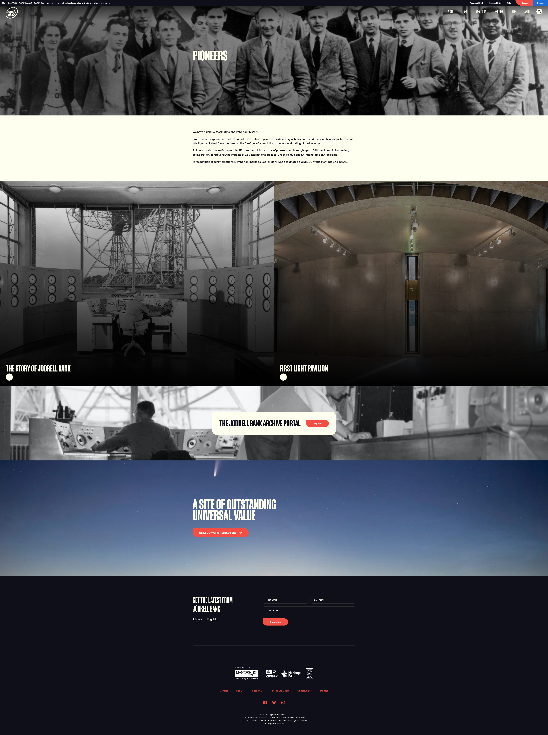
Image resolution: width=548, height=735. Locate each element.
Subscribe (275, 622)
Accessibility (495, 3)
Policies (324, 690)
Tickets (525, 2)
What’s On (481, 11)
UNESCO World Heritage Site (217, 532)
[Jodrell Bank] (12, 13)
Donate (540, 2)
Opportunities (304, 690)
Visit (450, 11)
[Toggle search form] (539, 11)
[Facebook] (265, 702)
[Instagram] (283, 702)
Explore (499, 11)
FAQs (508, 3)
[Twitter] (274, 702)
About (527, 11)
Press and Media (280, 690)
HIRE (514, 11)
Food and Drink (476, 3)
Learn (465, 11)
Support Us (258, 690)
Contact (224, 690)
